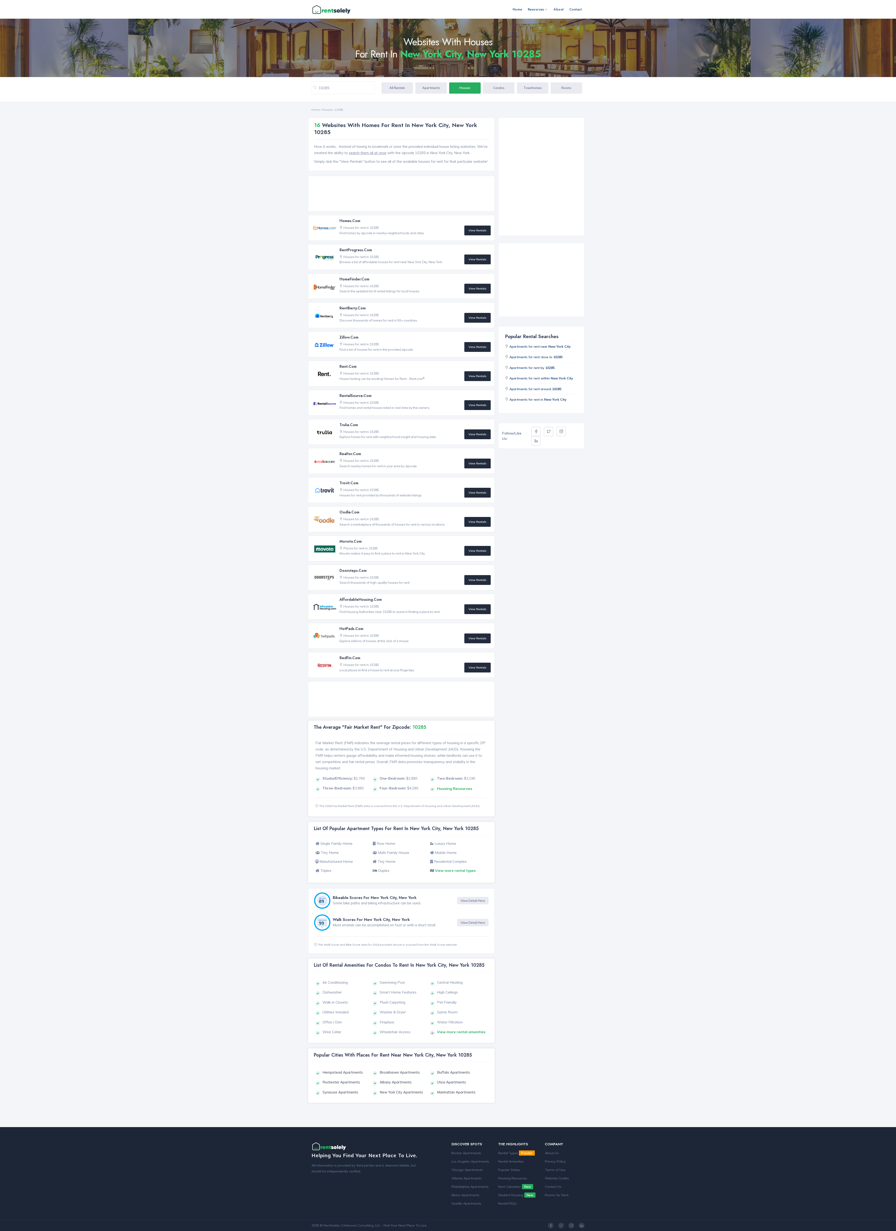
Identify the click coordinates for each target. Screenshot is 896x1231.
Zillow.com (349, 337)
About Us (552, 1153)
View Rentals (477, 230)
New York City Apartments (401, 1092)
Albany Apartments (396, 1082)
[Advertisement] (403, 194)
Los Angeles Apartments (470, 1161)
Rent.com (348, 366)
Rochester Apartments (341, 1082)
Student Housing (515, 1195)
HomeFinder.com (354, 279)
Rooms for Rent (556, 1195)
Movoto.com (351, 541)
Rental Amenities (511, 1161)
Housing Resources (512, 1178)
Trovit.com (349, 483)
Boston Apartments (466, 1153)
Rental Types (515, 1153)
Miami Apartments (466, 1195)
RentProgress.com (356, 250)
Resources (536, 9)
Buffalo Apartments (453, 1072)
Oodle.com (349, 512)
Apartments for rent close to (536, 357)
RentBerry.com (353, 308)
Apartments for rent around (535, 389)
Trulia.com (349, 425)
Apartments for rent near (540, 346)
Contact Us (553, 1187)
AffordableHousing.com (361, 599)
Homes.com (350, 220)
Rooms (566, 88)
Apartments (431, 88)
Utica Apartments (451, 1082)
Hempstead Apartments (342, 1072)
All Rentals (397, 88)
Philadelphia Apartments (470, 1187)
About (559, 9)
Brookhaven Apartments (400, 1072)
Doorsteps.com (353, 570)
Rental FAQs (507, 1203)
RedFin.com (350, 658)
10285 (339, 109)
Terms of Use (555, 1170)
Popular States (509, 1170)
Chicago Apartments (467, 1170)
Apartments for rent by (532, 368)
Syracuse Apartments (340, 1092)
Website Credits (557, 1178)
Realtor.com (350, 453)
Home (517, 9)
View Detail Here (473, 900)
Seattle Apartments (466, 1203)
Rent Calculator (514, 1187)
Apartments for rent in (538, 399)
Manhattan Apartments (456, 1092)
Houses (464, 88)
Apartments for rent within (541, 378)
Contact (575, 9)
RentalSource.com (355, 395)
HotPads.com (351, 628)
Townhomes (533, 88)
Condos (498, 88)
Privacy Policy (555, 1161)
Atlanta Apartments (467, 1178)
